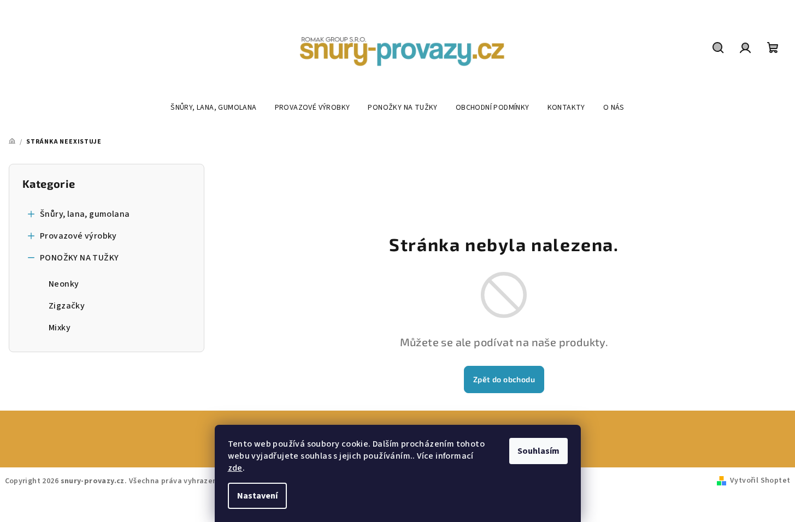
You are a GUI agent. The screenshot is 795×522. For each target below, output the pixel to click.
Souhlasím (538, 451)
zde (235, 468)
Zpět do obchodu (504, 379)
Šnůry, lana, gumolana (84, 214)
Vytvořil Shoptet (760, 480)
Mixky (59, 328)
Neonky (64, 284)
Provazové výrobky (78, 236)
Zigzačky (67, 306)
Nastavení (257, 496)
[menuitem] (213, 107)
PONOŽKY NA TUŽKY (79, 258)
